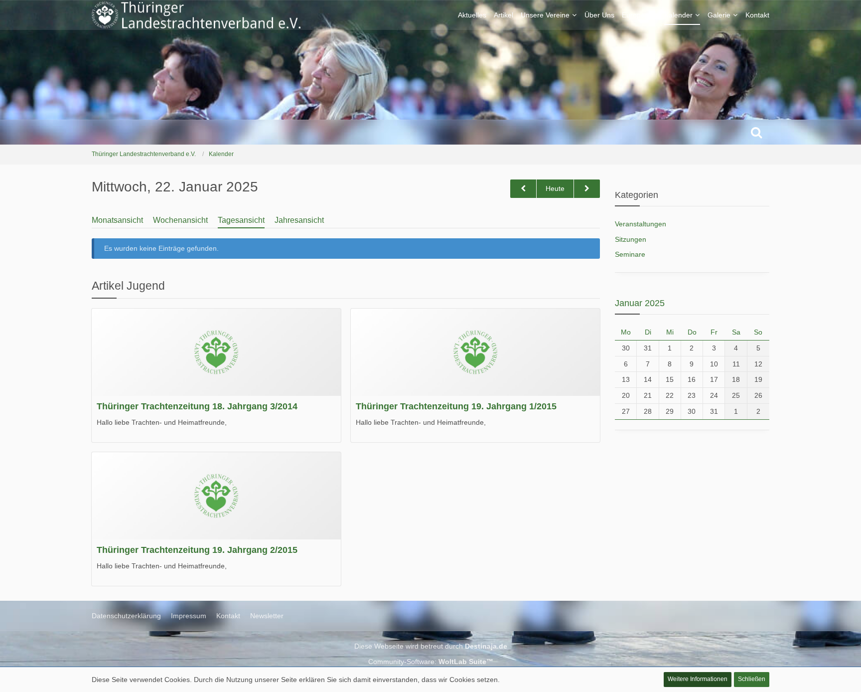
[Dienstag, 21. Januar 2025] (523, 188)
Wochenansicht (180, 220)
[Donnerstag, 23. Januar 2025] (587, 188)
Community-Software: (430, 662)
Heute (555, 188)
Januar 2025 (640, 303)
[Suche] (756, 132)
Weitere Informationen (697, 679)
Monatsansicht (117, 220)
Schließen (751, 679)
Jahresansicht (299, 220)
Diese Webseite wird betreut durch (430, 646)
